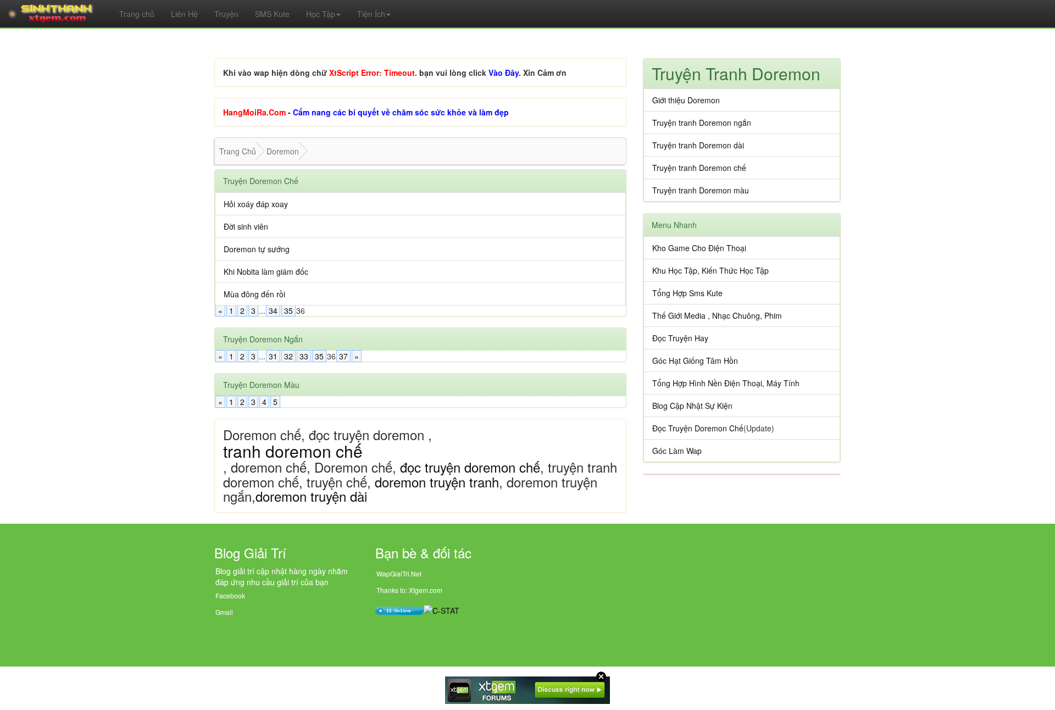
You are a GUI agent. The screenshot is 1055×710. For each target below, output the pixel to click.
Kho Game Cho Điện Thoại (699, 247)
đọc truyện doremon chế (470, 466)
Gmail (224, 612)
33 (303, 356)
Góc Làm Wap (677, 450)
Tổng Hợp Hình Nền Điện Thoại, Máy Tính (725, 383)
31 (273, 356)
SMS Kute (272, 13)
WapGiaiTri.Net (398, 573)
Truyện (226, 13)
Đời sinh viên (246, 226)
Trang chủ (136, 13)
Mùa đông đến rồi (254, 294)
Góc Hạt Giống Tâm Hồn (695, 360)
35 (288, 310)
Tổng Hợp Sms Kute (687, 292)
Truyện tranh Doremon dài (698, 145)
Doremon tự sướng (257, 248)
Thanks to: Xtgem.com (409, 590)
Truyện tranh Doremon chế (699, 167)
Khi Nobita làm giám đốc (266, 271)
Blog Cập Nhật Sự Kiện (692, 405)
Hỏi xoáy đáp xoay (256, 203)
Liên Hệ (184, 13)
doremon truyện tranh (437, 481)
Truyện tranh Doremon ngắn (701, 122)
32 (288, 356)
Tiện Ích (371, 13)
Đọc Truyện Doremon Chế (697, 428)
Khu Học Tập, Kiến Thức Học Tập (710, 270)
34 (273, 310)
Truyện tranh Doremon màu (700, 190)
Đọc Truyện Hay (680, 337)
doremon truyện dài (311, 496)
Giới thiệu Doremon (686, 100)
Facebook (230, 595)
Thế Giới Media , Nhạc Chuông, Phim (717, 315)
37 (343, 356)
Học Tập (320, 13)
